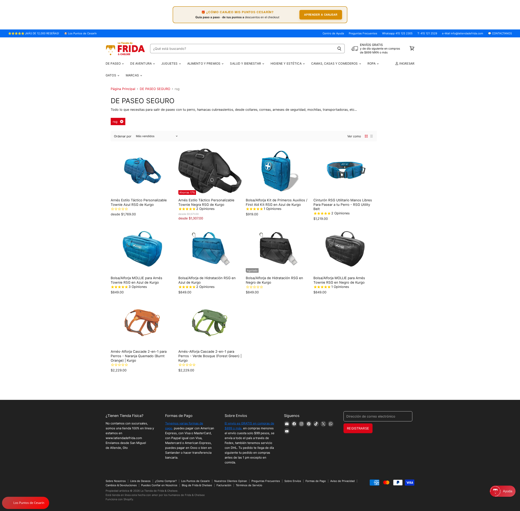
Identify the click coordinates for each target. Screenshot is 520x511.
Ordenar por (122, 136)
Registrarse (358, 428)
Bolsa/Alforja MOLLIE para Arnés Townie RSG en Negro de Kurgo (339, 280)
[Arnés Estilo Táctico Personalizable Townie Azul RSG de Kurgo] (142, 171)
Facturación (224, 485)
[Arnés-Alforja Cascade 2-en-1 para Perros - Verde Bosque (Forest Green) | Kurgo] (210, 322)
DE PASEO (113, 63)
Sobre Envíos (292, 481)
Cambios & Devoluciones (121, 485)
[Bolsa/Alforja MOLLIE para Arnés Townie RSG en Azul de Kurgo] (142, 249)
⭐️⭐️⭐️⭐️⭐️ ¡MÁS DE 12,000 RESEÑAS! (33, 33)
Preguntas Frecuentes (363, 33)
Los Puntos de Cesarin (195, 481)
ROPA (372, 63)
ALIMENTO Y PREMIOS (204, 63)
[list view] (371, 136)
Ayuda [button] (507, 491)
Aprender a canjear (320, 14)
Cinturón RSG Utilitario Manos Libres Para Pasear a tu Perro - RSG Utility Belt (342, 204)
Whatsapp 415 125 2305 (397, 33)
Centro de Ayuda (333, 33)
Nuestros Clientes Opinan (230, 481)
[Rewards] (25, 503)
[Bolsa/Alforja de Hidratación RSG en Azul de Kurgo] (210, 249)
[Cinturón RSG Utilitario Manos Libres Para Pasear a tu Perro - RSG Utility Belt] (345, 171)
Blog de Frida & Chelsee (197, 485)
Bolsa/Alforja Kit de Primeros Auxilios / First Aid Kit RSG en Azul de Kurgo (276, 202)
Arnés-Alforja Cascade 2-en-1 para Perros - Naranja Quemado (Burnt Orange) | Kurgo (139, 355)
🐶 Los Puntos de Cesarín (80, 33)
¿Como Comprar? (166, 481)
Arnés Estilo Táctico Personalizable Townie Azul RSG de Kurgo (139, 202)
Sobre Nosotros (116, 481)
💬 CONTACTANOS (500, 33)
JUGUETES (169, 63)
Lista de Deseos (140, 481)
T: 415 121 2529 (427, 33)
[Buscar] (339, 48)
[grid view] (366, 136)
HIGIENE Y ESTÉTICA (286, 63)
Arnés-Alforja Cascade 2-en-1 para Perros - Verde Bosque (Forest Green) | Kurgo (210, 355)
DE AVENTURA (141, 63)
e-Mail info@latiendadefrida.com (462, 33)
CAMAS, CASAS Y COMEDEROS (335, 63)
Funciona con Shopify (119, 499)
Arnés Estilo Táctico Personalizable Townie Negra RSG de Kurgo (206, 202)
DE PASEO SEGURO (155, 89)
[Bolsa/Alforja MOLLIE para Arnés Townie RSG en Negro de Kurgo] (345, 249)
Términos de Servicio (249, 485)
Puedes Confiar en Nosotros (159, 485)
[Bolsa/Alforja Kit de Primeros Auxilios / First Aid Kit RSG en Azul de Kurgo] (277, 171)
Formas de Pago (316, 481)
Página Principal (123, 89)
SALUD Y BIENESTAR (246, 63)
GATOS (111, 75)
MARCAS (133, 75)
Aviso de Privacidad (342, 481)
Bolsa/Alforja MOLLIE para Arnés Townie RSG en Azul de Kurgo (136, 280)
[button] (503, 491)
